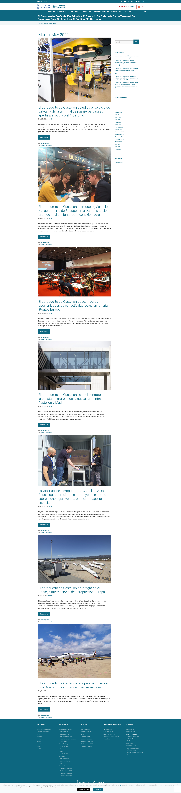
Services (39, 739)
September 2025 (119, 139)
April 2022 (118, 149)
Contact (128, 12)
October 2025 (118, 137)
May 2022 (117, 146)
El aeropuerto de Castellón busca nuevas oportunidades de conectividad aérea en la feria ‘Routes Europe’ (73, 305)
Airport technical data (66, 736)
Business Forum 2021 (66, 775)
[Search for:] (124, 42)
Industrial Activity (64, 746)
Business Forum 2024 (66, 768)
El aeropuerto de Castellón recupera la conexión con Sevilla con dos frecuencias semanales (73, 685)
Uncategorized (45, 143)
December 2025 (119, 132)
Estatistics (39, 744)
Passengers (41, 23)
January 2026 (118, 129)
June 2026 (118, 117)
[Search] (136, 42)
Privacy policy (129, 743)
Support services (64, 734)
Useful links (63, 741)
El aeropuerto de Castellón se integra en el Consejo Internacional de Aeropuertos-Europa (71, 590)
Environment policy (131, 745)
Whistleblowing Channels (111, 12)
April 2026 (118, 122)
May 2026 (117, 119)
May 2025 (117, 144)
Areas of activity (63, 744)
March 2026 (118, 124)
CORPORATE (87, 12)
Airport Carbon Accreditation (135, 752)
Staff (128, 741)
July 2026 (117, 115)
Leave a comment (46, 145)
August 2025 (118, 141)
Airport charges (64, 758)
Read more (44, 137)
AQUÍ (120, 785)
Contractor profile (130, 731)
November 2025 (119, 134)
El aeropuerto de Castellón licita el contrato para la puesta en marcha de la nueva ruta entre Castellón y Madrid (73, 399)
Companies (62, 756)
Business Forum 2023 (66, 771)
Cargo (62, 751)
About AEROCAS (130, 729)
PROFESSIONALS (62, 12)
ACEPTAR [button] (98, 789)
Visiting (39, 746)
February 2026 (119, 127)
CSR (127, 755)
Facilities (39, 736)
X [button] (177, 785)
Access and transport (43, 731)
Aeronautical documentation (68, 739)
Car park (39, 734)
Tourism (39, 741)
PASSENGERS (50, 12)
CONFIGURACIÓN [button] (84, 789)
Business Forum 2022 (66, 773)
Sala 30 (39, 749)
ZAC (61, 763)
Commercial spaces (65, 761)
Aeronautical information (65, 729)
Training (97, 12)
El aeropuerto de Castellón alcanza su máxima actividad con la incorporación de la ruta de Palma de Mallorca (126, 78)
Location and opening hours (44, 729)
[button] (145, 12)
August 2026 (118, 112)
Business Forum (63, 766)
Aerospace (63, 749)
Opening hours (64, 731)
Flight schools (64, 753)
